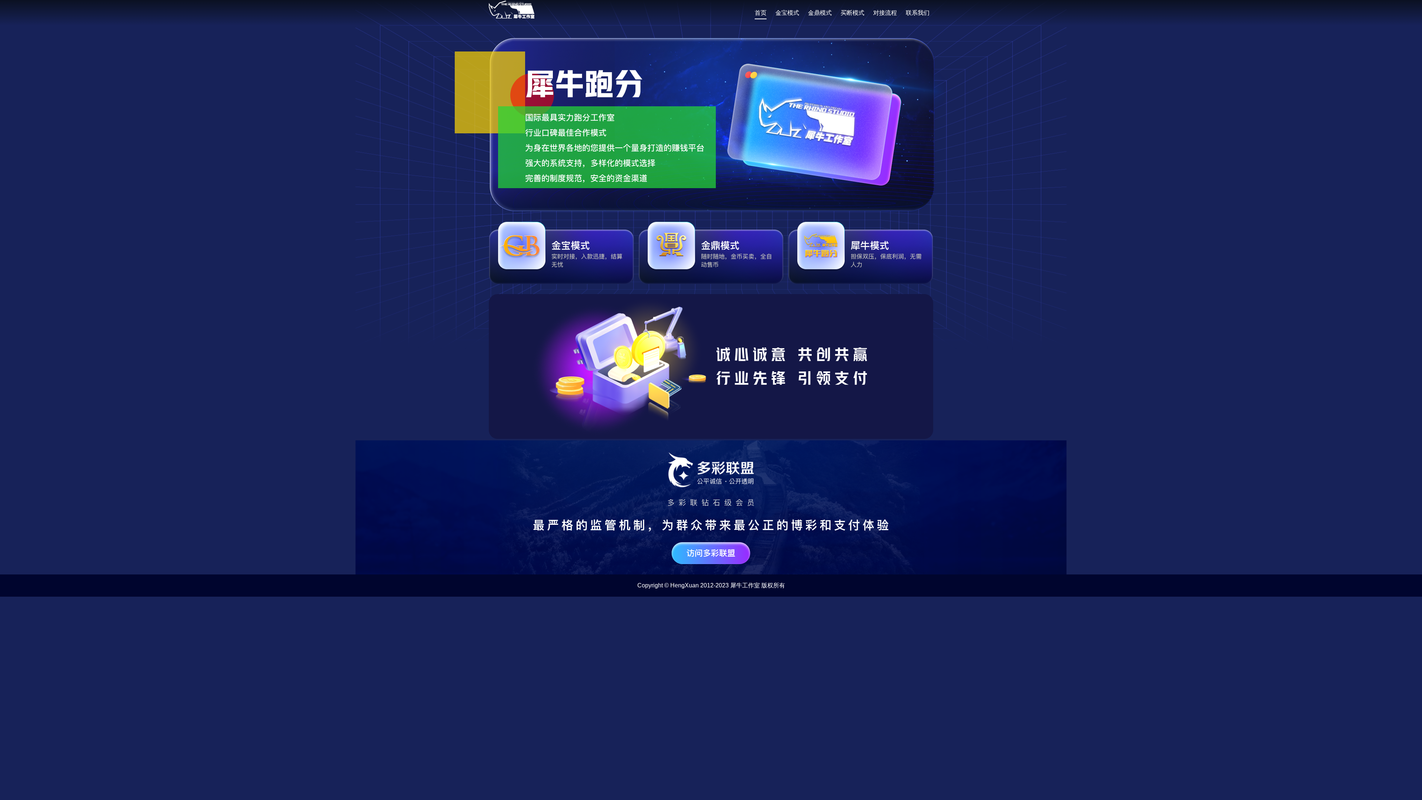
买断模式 (852, 13)
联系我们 (917, 13)
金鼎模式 (820, 13)
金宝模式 (787, 13)
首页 (761, 13)
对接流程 (885, 13)
